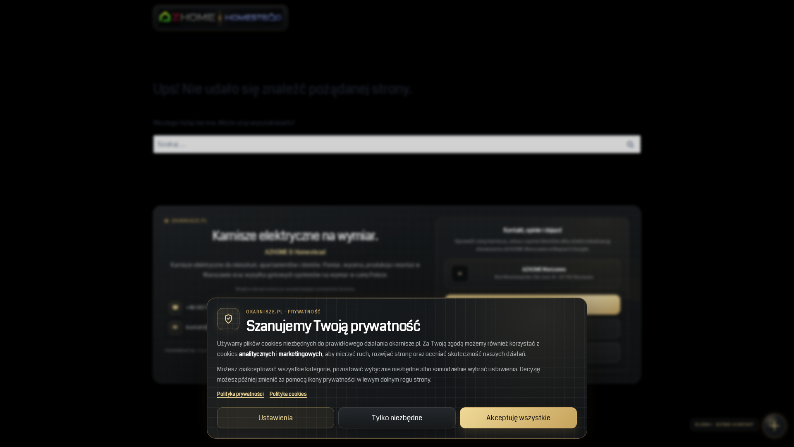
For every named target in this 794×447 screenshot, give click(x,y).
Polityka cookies (288, 394)
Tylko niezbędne (397, 418)
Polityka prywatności (240, 394)
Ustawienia (275, 418)
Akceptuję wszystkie (518, 418)
